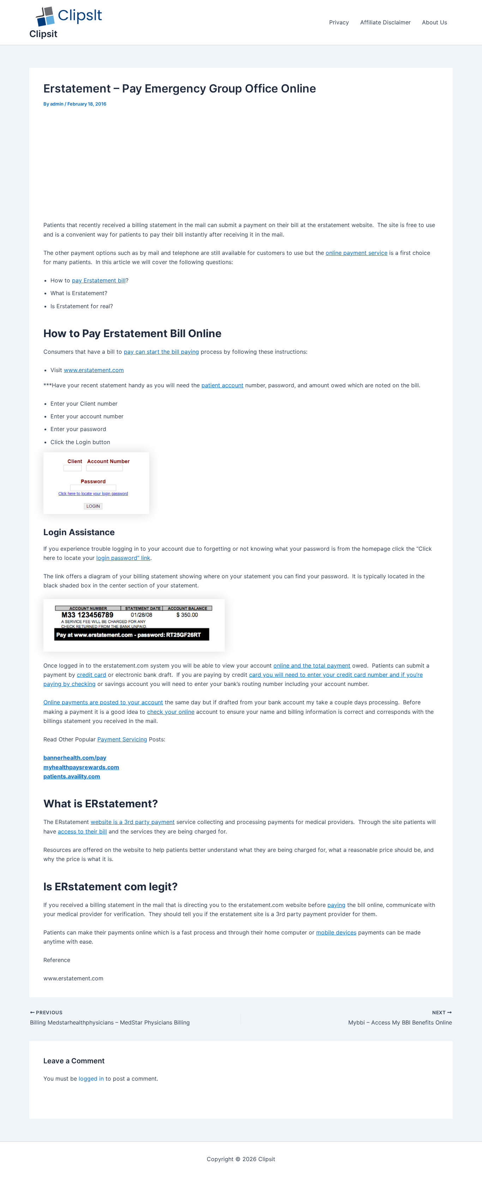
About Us (434, 22)
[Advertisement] (241, 168)
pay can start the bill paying (161, 351)
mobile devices (336, 932)
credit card (91, 674)
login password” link (123, 557)
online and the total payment (311, 665)
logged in (91, 1078)
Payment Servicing (122, 739)
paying (336, 904)
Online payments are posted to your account (103, 702)
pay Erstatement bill (99, 280)
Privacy (339, 22)
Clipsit (43, 33)
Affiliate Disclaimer (385, 22)
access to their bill (82, 831)
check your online (170, 711)
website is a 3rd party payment (133, 821)
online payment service (356, 252)
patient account (222, 385)
